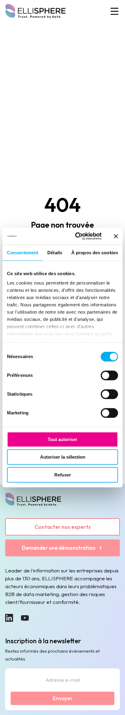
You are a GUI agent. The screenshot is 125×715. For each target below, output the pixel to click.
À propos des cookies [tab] (94, 252)
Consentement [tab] (22, 252)
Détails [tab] (54, 252)
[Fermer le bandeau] (116, 236)
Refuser (62, 474)
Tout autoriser (62, 439)
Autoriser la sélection (62, 457)
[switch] (109, 375)
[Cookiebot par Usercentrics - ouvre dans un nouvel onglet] (77, 236)
